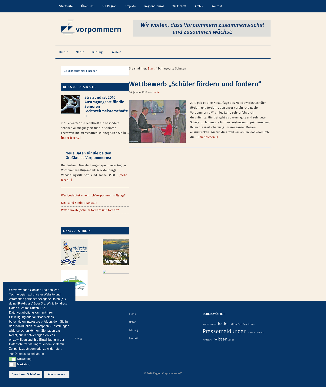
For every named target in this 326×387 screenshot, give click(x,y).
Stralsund (259, 332)
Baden (224, 323)
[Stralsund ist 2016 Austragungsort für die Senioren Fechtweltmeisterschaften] (70, 105)
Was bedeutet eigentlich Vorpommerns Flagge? (93, 195)
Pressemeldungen (225, 331)
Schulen (251, 332)
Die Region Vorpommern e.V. (91, 28)
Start (151, 68)
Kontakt (216, 6)
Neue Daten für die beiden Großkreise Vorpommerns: (88, 155)
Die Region (109, 6)
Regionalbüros (154, 6)
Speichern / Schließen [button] (26, 374)
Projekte (130, 6)
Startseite (66, 6)
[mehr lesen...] (208, 137)
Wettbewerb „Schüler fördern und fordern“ (195, 84)
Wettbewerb (208, 340)
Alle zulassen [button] (56, 374)
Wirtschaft (179, 6)
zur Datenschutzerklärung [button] (27, 353)
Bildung (97, 52)
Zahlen (231, 340)
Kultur (63, 52)
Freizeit (116, 52)
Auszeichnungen (210, 324)
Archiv (199, 6)
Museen (251, 324)
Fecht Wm (242, 324)
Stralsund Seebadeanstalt (79, 203)
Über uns (87, 6)
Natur (80, 52)
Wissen (220, 339)
